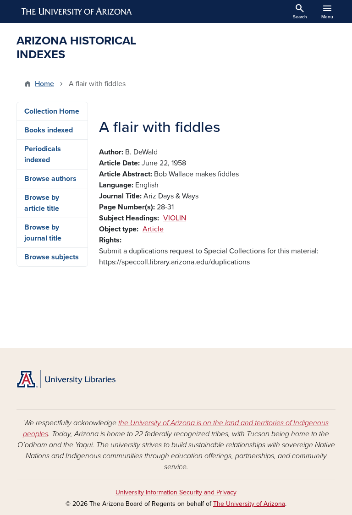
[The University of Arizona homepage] (77, 11)
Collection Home (51, 111)
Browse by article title (41, 203)
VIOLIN (174, 218)
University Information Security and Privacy (176, 492)
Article (153, 229)
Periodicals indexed (42, 154)
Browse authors (50, 178)
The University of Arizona (249, 504)
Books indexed (48, 130)
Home (44, 83)
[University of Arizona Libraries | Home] (66, 379)
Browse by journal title (42, 233)
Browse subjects (51, 257)
